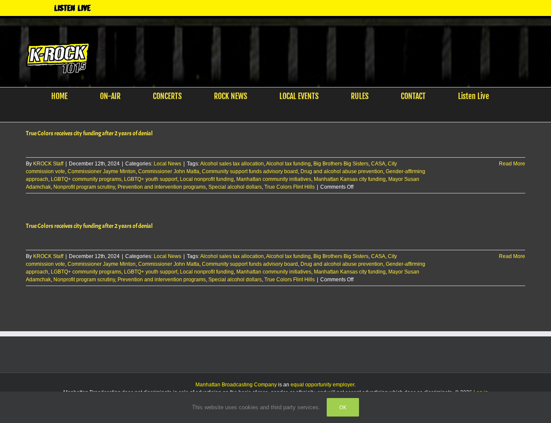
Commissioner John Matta (168, 171)
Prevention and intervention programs (162, 187)
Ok (343, 407)
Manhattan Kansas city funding (350, 179)
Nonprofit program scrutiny (84, 187)
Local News (167, 164)
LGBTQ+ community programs (86, 179)
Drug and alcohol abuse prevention (341, 171)
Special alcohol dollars (235, 187)
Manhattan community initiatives (273, 179)
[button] (270, 113)
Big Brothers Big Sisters (340, 164)
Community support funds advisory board (250, 171)
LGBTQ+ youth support (150, 179)
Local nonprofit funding (207, 179)
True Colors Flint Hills (289, 187)
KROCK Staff (48, 164)
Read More (512, 164)
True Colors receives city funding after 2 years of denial (89, 133)
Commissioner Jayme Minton (102, 171)
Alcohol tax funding (288, 164)
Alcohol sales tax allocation (232, 164)
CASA (378, 164)
